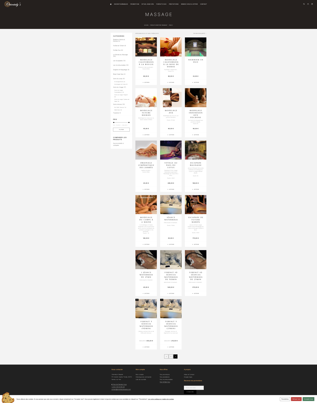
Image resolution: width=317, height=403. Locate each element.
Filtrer (121, 129)
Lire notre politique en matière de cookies (161, 399)
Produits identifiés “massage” (158, 25)
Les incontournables (119, 65)
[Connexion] (308, 4)
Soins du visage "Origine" (121, 94)
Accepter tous (308, 399)
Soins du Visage (118, 87)
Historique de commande (143, 377)
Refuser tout (296, 399)
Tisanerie (116, 113)
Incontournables (121, 4)
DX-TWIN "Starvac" (119, 107)
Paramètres (285, 399)
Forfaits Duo (161, 4)
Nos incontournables (166, 379)
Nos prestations (165, 377)
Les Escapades (118, 60)
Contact (203, 4)
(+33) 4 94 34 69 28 (118, 387)
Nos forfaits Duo (165, 382)
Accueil (146, 25)
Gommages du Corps (120, 84)
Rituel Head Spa (148, 4)
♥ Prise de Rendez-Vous (119, 384)
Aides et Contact (189, 374)
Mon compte (140, 374)
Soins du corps (117, 78)
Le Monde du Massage (120, 54)
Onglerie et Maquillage (120, 69)
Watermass (117, 110)
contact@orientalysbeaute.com (121, 389)
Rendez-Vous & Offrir (189, 4)
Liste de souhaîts (141, 379)
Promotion (134, 4)
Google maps (188, 377)
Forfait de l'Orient (118, 45)
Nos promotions (165, 374)
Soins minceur (117, 104)
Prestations (174, 4)
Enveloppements (118, 81)
